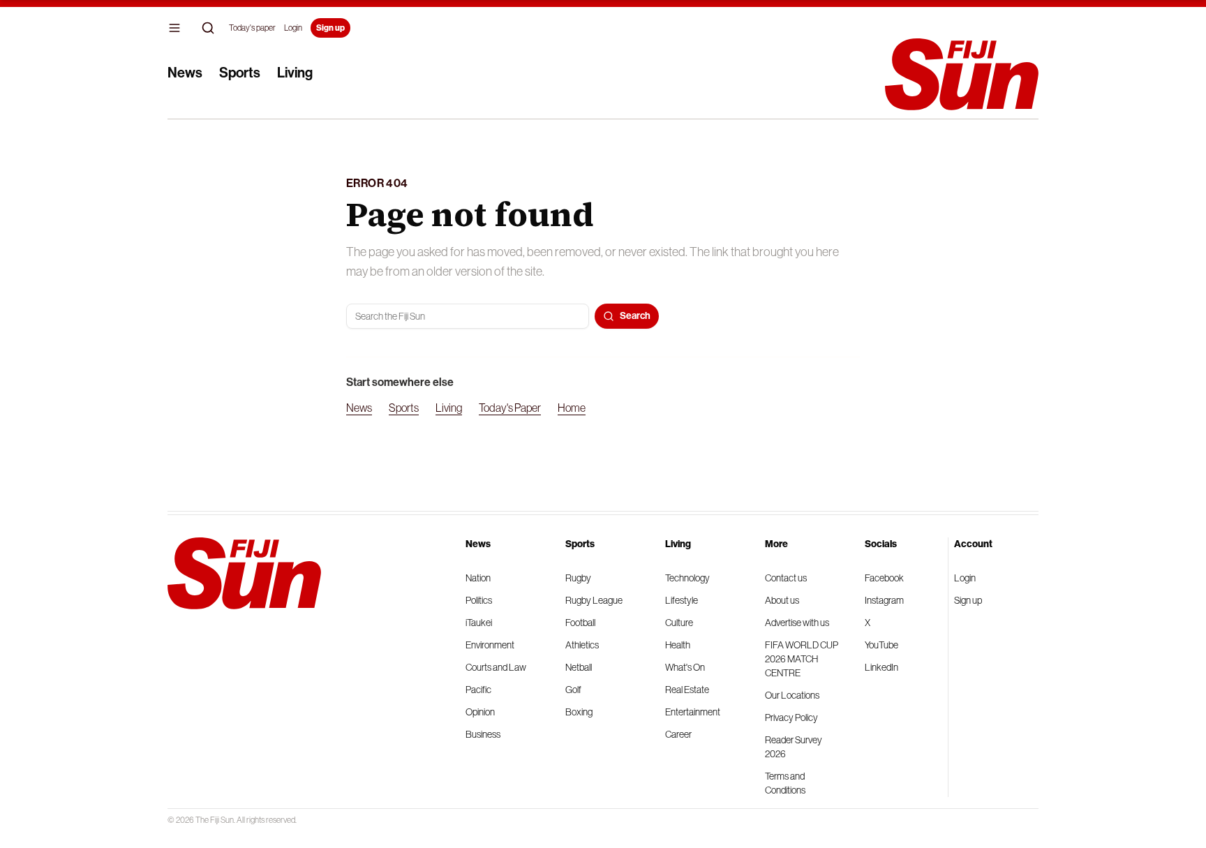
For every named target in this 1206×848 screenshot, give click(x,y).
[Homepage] (961, 74)
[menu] (174, 27)
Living (295, 72)
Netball (578, 667)
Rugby (578, 577)
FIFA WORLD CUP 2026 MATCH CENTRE (801, 658)
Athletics (582, 644)
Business (483, 734)
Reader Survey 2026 (793, 746)
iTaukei (479, 622)
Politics (479, 600)
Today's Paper (510, 407)
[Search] (208, 27)
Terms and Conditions (785, 783)
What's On (685, 667)
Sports (239, 72)
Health (677, 644)
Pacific (478, 689)
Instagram (884, 600)
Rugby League (594, 600)
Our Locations (792, 695)
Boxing (579, 711)
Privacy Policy (791, 717)
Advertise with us (797, 622)
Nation (478, 577)
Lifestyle (681, 600)
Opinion (480, 711)
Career (678, 734)
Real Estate (687, 689)
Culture (679, 622)
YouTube (881, 644)
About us (782, 600)
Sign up (330, 28)
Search (635, 316)
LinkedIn (881, 667)
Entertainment (692, 711)
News (185, 72)
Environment (490, 644)
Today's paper (252, 28)
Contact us (786, 577)
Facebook (884, 577)
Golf (573, 689)
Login (293, 28)
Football (580, 622)
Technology (687, 577)
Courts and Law (496, 667)
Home (572, 407)
